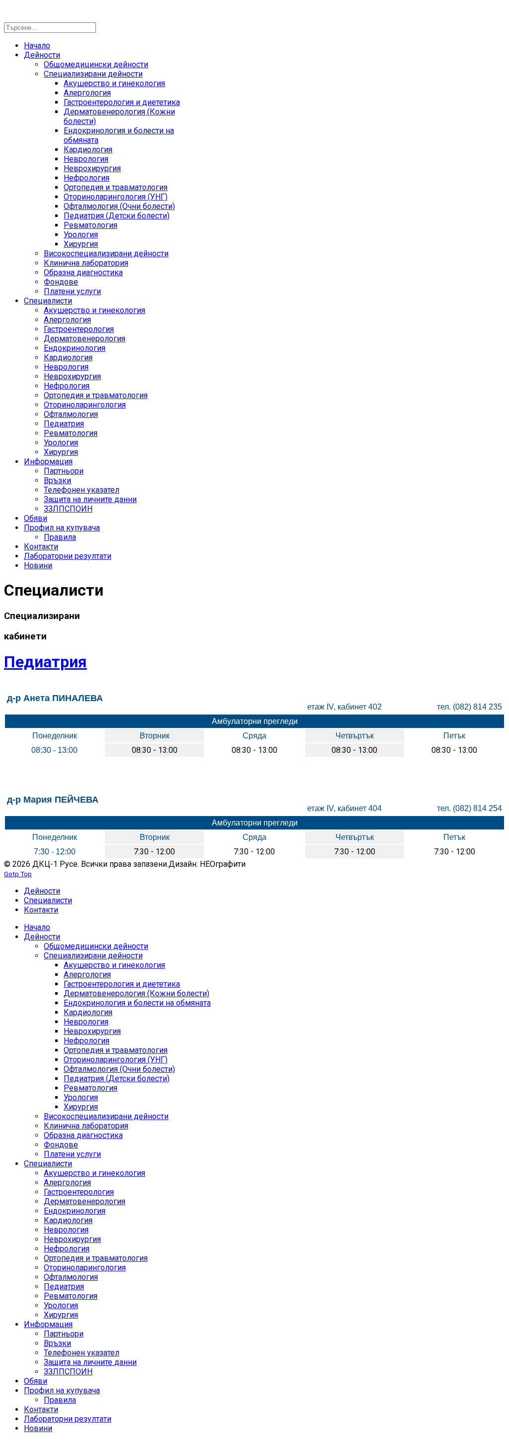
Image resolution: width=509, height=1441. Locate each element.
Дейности (42, 891)
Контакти (41, 910)
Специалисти (48, 900)
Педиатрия (45, 661)
